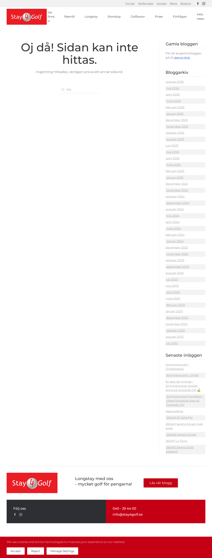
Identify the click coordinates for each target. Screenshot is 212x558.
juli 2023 (172, 279)
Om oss (130, 3)
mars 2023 (173, 298)
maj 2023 (172, 285)
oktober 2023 (175, 260)
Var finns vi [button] (51, 17)
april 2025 (173, 158)
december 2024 (177, 183)
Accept (16, 551)
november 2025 (177, 126)
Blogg (173, 3)
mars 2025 (173, 164)
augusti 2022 (175, 336)
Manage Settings (62, 551)
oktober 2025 (175, 132)
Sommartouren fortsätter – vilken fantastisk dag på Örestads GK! (185, 400)
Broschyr (186, 3)
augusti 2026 (175, 81)
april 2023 (173, 292)
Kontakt (162, 3)
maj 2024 (172, 215)
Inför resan (200, 16)
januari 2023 (174, 311)
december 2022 (177, 317)
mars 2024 (173, 228)
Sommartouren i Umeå (182, 375)
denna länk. (182, 57)
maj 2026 (172, 88)
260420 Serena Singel (181, 434)
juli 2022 (172, 343)
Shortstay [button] (114, 16)
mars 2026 (173, 101)
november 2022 (177, 324)
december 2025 (177, 120)
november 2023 (177, 254)
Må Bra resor (145, 3)
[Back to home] (27, 17)
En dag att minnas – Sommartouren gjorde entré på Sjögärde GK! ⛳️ (183, 386)
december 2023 (177, 247)
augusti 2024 (175, 209)
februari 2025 (175, 171)
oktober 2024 (175, 196)
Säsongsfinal (174, 411)
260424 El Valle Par (179, 417)
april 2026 (173, 94)
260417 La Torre (176, 441)
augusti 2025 (175, 139)
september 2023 (177, 266)
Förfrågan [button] (180, 16)
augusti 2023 (175, 273)
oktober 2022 (175, 330)
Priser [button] (159, 16)
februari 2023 (175, 305)
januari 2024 (175, 241)
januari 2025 (174, 177)
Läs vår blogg (161, 483)
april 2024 (173, 222)
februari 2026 (175, 107)
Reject (35, 551)
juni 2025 (172, 145)
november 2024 (177, 190)
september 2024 (177, 203)
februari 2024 (175, 234)
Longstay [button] (91, 16)
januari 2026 (174, 113)
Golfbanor (138, 16)
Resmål (69, 16)
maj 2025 (172, 152)
